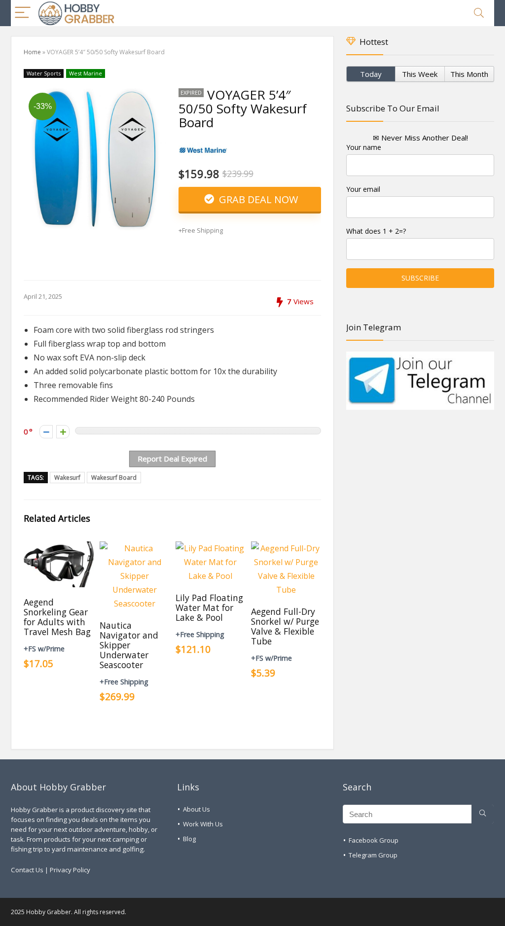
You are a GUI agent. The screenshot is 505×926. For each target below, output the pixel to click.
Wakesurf (67, 477)
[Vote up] (63, 431)
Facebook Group (373, 840)
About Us (196, 809)
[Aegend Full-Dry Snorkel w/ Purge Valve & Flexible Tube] (286, 548)
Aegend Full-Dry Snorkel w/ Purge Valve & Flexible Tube (285, 626)
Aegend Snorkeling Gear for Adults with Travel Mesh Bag (57, 617)
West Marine (85, 73)
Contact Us (27, 869)
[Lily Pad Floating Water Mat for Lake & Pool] (210, 548)
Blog (189, 838)
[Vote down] (46, 431)
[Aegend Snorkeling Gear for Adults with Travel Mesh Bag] (58, 548)
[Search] (479, 13)
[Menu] (23, 13)
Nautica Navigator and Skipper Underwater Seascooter (129, 645)
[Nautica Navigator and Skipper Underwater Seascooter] (134, 548)
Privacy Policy (70, 869)
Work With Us (203, 823)
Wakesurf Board (114, 477)
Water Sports (44, 73)
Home (32, 52)
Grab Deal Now (257, 199)
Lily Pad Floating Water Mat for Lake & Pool (209, 607)
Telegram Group (373, 855)
